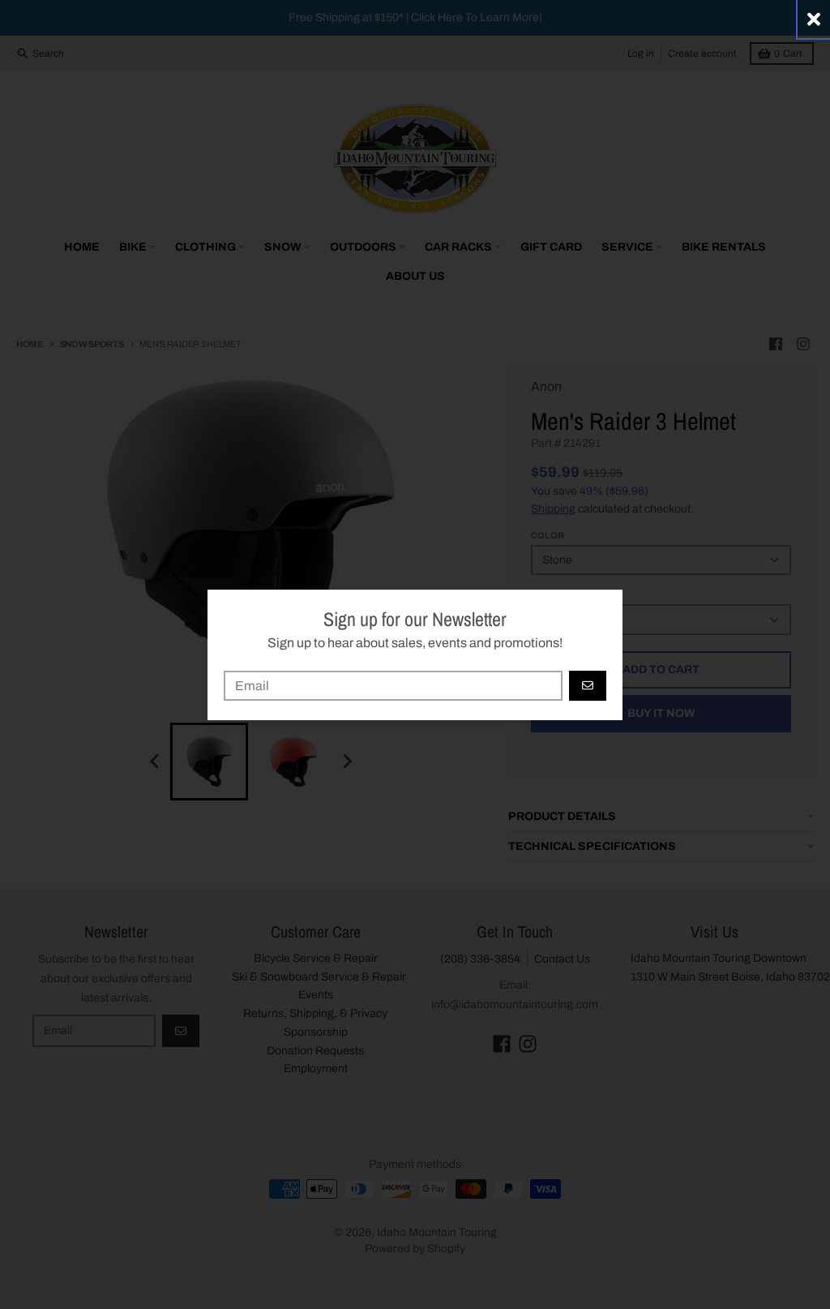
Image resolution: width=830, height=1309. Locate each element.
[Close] (814, 19)
